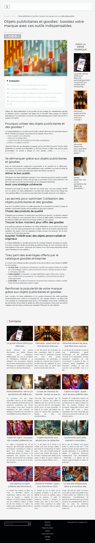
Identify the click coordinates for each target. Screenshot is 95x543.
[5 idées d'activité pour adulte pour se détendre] (47, 427)
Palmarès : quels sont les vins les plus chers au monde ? (80, 115)
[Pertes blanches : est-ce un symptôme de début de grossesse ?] (80, 166)
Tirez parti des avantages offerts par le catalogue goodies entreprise (33, 97)
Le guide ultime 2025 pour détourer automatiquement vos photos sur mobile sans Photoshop (82, 80)
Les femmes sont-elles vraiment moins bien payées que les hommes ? (75, 440)
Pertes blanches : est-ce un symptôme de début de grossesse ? (80, 182)
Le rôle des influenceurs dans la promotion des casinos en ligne (75, 486)
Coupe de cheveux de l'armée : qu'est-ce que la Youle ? (47, 394)
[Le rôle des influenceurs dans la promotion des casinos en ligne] (75, 474)
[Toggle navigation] (7, 7)
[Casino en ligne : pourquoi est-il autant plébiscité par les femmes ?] (20, 427)
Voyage (47, 537)
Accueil (6, 16)
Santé (47, 531)
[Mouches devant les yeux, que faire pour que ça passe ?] (80, 133)
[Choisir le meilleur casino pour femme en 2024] (47, 474)
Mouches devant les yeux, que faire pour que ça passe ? (80, 148)
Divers (13, 16)
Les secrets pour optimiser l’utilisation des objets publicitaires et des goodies (36, 93)
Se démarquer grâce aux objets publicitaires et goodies (28, 89)
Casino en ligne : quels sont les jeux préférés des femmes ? (75, 394)
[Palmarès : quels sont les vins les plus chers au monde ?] (80, 100)
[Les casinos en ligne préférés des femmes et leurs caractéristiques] (20, 474)
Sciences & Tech (47, 534)
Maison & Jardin (47, 528)
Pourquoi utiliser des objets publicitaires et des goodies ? (29, 85)
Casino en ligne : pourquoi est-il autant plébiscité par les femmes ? (20, 440)
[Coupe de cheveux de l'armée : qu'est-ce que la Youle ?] (47, 381)
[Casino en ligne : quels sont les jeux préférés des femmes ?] (75, 381)
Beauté (47, 522)
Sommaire (14, 80)
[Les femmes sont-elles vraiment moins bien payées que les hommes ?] (75, 427)
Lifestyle (48, 525)
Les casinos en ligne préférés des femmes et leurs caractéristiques (19, 486)
